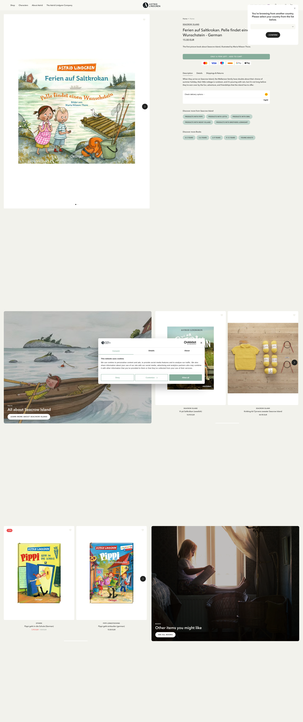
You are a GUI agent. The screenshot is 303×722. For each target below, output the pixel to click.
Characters (23, 5)
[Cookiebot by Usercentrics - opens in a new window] (185, 343)
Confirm (273, 35)
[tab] (75, 204)
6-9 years (216, 137)
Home (185, 19)
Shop (12, 5)
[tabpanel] (226, 81)
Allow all (185, 377)
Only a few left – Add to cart (226, 57)
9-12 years (230, 137)
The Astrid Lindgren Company (59, 5)
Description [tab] (188, 73)
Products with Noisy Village (198, 122)
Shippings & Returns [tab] (215, 73)
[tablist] (226, 73)
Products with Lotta (217, 116)
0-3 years (189, 137)
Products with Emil (241, 116)
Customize (150, 377)
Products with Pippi (194, 116)
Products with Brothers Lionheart (232, 122)
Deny (117, 377)
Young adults (247, 137)
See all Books (165, 635)
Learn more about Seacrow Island (28, 417)
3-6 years (203, 137)
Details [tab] (151, 351)
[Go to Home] (152, 5)
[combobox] (272, 26)
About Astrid (37, 5)
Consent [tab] (116, 351)
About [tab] (187, 351)
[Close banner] (201, 343)
